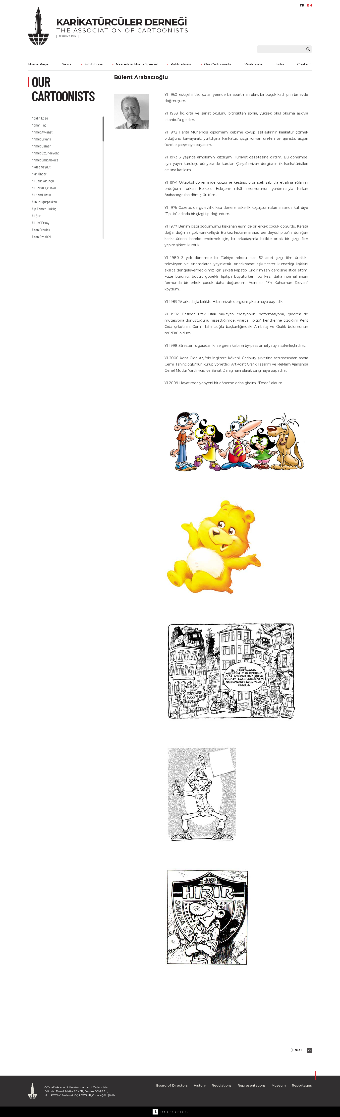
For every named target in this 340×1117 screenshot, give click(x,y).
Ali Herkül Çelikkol (44, 187)
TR (301, 5)
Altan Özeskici (41, 236)
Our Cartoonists (217, 64)
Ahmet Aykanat (42, 131)
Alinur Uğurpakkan (44, 201)
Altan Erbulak (41, 229)
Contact (304, 64)
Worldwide (253, 64)
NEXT (298, 1050)
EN (309, 5)
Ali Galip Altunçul (43, 180)
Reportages (302, 1085)
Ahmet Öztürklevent (45, 152)
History (200, 1085)
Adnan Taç (39, 125)
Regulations (221, 1085)
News (66, 64)
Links (280, 64)
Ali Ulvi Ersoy (40, 222)
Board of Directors (172, 1085)
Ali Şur (36, 215)
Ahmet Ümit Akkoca (45, 159)
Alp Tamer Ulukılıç (44, 208)
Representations (251, 1085)
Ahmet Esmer (41, 145)
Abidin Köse (40, 118)
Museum (279, 1085)
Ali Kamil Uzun (41, 194)
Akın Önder (39, 173)
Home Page (38, 64)
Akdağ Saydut (41, 166)
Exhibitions (94, 64)
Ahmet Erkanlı (41, 138)
